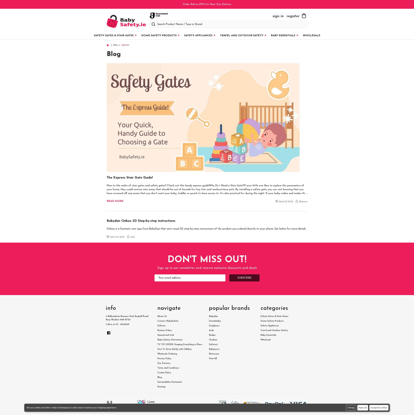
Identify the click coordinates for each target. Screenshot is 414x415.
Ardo (211, 330)
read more (115, 201)
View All (213, 358)
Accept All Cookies (379, 407)
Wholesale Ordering (167, 354)
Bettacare (214, 354)
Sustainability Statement (169, 382)
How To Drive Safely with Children (174, 349)
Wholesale (311, 35)
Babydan (213, 316)
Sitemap (161, 387)
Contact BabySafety (167, 321)
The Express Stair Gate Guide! (130, 177)
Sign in (278, 16)
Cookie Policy (164, 372)
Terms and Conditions (168, 368)
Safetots (213, 344)
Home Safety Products (159, 35)
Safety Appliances (198, 35)
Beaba (212, 335)
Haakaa (213, 340)
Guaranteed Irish (165, 335)
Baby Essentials (283, 35)
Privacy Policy (164, 358)
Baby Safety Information (170, 340)
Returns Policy (164, 330)
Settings (351, 407)
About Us (162, 316)
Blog (159, 377)
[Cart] (303, 15)
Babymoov (214, 349)
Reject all (363, 407)
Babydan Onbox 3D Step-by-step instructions (141, 221)
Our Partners (163, 363)
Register (293, 16)
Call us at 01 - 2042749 (117, 324)
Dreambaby (215, 321)
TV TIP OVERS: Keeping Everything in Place (179, 344)
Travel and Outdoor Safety (242, 35)
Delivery (161, 326)
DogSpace (214, 326)
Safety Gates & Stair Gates (114, 35)
